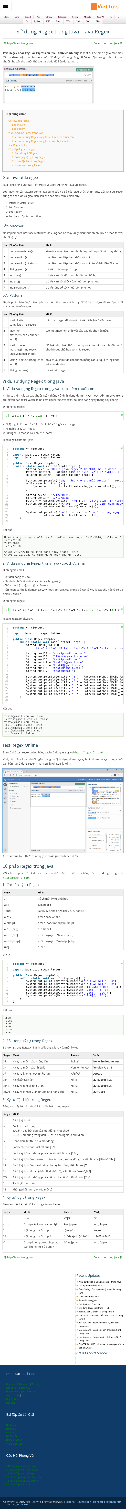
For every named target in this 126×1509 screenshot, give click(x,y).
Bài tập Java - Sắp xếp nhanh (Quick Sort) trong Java (99, 1324)
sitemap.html (114, 1502)
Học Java (11, 1384)
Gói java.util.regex (18, 120)
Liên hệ (70, 1502)
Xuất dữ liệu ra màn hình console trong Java (100, 1282)
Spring (35, 1384)
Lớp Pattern (18, 128)
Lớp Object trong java (19, 43)
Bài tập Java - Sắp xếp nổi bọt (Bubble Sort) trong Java (100, 1339)
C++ (17, 1395)
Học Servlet (12, 1391)
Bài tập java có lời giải (89, 1304)
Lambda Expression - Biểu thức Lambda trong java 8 (101, 1317)
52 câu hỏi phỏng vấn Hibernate (24, 1477)
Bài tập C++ (12, 1432)
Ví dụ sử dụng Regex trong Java (25, 132)
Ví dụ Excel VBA (14, 1443)
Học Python (12, 1399)
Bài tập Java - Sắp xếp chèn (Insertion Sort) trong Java (100, 1332)
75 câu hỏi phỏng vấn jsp (20, 1473)
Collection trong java (107, 43)
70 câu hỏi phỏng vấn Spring (22, 1480)
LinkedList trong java (89, 1296)
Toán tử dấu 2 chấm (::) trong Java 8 (96, 1311)
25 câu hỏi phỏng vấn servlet (22, 1469)
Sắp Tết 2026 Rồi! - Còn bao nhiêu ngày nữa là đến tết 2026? (101, 1346)
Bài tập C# (12, 1436)
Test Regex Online (18, 145)
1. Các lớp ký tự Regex (24, 153)
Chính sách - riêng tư (90, 1502)
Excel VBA (24, 1387)
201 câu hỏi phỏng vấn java (21, 1466)
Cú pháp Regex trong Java (22, 149)
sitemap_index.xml (16, 1504)
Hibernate (24, 1384)
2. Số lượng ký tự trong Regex (28, 157)
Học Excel (11, 1387)
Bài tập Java (12, 1425)
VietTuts (104, 7)
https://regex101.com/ (89, 752)
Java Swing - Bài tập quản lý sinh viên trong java (100, 1291)
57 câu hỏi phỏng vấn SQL (20, 1484)
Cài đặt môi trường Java (90, 1285)
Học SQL (10, 1402)
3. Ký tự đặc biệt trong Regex (28, 161)
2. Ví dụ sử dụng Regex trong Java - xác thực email (40, 141)
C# (23, 1395)
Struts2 (31, 1391)
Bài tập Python (14, 1439)
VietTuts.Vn (32, 1502)
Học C (9, 1395)
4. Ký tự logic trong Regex (26, 165)
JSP (23, 1391)
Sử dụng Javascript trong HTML (94, 1308)
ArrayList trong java (88, 1300)
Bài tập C (11, 1428)
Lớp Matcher (19, 124)
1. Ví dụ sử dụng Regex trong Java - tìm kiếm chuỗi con (43, 137)
